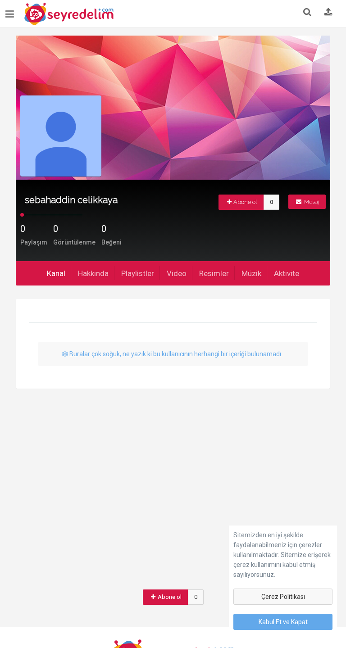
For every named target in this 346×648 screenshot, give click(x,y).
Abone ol (245, 202)
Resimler (214, 273)
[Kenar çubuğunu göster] (11, 10)
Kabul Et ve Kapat (283, 621)
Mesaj (311, 202)
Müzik (251, 273)
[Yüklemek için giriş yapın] (328, 12)
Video (177, 273)
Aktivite (286, 273)
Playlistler (137, 273)
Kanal (56, 273)
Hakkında (93, 273)
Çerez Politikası (283, 596)
